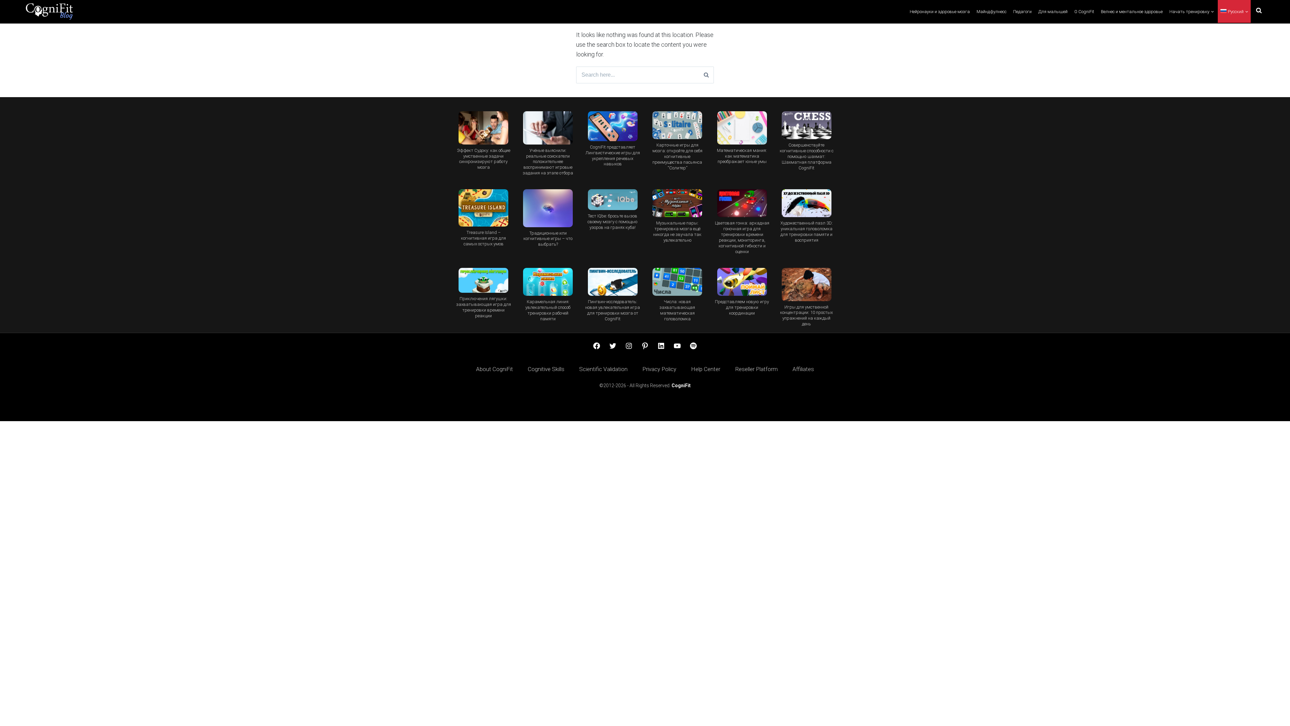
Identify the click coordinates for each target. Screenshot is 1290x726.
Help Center (705, 369)
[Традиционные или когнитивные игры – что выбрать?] (547, 208)
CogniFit (681, 385)
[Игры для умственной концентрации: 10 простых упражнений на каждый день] (806, 284)
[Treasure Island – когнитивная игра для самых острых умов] (483, 208)
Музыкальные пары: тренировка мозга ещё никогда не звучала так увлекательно (677, 231)
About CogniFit (494, 369)
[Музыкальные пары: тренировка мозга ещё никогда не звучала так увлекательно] (677, 203)
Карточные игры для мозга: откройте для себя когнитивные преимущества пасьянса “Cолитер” (677, 156)
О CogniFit (1084, 11)
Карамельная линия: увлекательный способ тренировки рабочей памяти (547, 310)
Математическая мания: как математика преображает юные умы (742, 156)
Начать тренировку (1189, 11)
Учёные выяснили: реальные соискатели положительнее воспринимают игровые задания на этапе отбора (548, 162)
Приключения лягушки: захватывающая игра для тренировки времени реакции (483, 307)
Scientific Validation (603, 369)
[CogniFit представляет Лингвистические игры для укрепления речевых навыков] (612, 126)
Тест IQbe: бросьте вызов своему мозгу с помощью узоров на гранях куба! (613, 221)
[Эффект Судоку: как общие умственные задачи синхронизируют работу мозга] (483, 128)
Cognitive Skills (546, 369)
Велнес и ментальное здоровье (1132, 11)
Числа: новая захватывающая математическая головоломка (677, 310)
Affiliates (803, 369)
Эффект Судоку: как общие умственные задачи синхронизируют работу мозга (483, 159)
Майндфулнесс (991, 11)
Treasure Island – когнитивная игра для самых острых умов (483, 238)
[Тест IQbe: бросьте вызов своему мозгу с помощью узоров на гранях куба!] (612, 199)
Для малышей (1053, 11)
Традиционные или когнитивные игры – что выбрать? (547, 239)
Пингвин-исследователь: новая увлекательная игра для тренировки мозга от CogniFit (612, 310)
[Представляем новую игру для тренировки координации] (741, 282)
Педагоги (1022, 11)
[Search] (706, 75)
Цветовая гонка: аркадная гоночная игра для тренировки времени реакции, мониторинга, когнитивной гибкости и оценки (742, 237)
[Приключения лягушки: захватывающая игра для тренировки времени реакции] (483, 280)
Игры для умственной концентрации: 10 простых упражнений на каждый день (806, 316)
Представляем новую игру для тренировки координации (742, 307)
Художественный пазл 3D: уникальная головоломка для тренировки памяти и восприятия (806, 231)
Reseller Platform (756, 369)
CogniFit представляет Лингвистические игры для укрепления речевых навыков (613, 156)
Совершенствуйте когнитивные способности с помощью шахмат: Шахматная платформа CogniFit (806, 156)
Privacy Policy (659, 369)
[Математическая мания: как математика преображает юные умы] (741, 128)
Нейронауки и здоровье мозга (940, 11)
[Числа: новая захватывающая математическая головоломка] (677, 282)
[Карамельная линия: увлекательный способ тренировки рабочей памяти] (547, 282)
